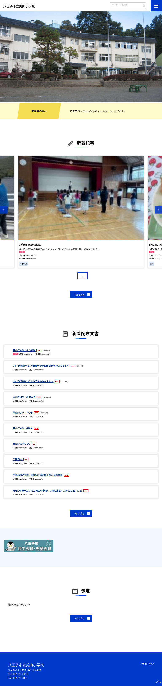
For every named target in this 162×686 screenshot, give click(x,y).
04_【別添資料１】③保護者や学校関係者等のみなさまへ (41, 365)
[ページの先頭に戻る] (158, 682)
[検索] (142, 6)
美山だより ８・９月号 (24, 350)
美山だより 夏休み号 (24, 396)
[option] (81, 56)
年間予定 (18, 459)
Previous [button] (3, 210)
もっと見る (79, 294)
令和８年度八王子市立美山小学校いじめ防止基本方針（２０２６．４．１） (48, 490)
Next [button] (158, 210)
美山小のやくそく (21, 443)
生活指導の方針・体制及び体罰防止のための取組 (38, 475)
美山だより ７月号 (23, 412)
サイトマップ (148, 663)
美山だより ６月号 (23, 428)
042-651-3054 (20, 673)
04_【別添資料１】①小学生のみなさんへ (33, 381)
